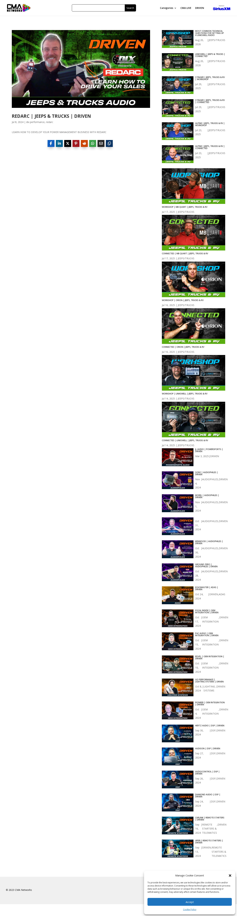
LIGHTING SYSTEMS (209, 688)
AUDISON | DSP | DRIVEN (207, 749)
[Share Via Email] (101, 143)
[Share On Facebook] (51, 143)
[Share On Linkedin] (59, 143)
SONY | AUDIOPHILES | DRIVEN (206, 473)
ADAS (222, 594)
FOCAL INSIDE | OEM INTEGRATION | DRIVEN (206, 611)
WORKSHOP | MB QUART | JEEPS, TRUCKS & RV (184, 206)
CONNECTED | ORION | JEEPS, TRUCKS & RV (183, 346)
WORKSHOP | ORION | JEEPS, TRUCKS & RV (183, 300)
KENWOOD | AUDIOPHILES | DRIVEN (209, 542)
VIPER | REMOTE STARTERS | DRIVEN (209, 842)
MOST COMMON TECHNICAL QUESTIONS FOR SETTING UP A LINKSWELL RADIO (209, 33)
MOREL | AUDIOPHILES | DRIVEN (207, 496)
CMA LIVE (185, 8)
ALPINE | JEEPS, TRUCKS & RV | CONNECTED (210, 147)
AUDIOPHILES (210, 479)
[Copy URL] (109, 143)
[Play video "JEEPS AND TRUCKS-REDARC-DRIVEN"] (81, 69)
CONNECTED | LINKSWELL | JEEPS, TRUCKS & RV (185, 440)
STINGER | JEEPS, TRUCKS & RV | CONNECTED (210, 101)
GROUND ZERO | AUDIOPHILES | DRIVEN (206, 565)
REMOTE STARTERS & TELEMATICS (209, 829)
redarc (49, 122)
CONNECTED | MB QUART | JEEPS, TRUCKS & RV (185, 253)
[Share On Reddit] (84, 143)
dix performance (35, 122)
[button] (230, 875)
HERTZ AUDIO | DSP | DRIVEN (209, 726)
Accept (190, 902)
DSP (213, 730)
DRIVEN (199, 8)
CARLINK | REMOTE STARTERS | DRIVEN (209, 819)
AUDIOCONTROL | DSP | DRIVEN (207, 773)
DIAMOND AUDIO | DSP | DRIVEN (207, 796)
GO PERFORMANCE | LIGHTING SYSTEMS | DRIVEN (209, 681)
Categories (166, 8)
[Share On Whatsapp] (92, 143)
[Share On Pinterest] (76, 143)
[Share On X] (67, 143)
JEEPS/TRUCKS (217, 40)
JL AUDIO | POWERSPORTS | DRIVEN (209, 450)
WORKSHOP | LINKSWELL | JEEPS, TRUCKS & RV (184, 393)
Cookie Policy (189, 909)
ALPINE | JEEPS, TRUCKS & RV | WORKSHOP (210, 124)
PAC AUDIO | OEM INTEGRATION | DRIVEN (206, 634)
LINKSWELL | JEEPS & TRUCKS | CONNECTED (210, 55)
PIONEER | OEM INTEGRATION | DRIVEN (210, 704)
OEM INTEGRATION (210, 619)
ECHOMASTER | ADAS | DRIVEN (206, 588)
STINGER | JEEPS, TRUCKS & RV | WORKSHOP (210, 78)
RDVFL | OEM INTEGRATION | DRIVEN (209, 657)
